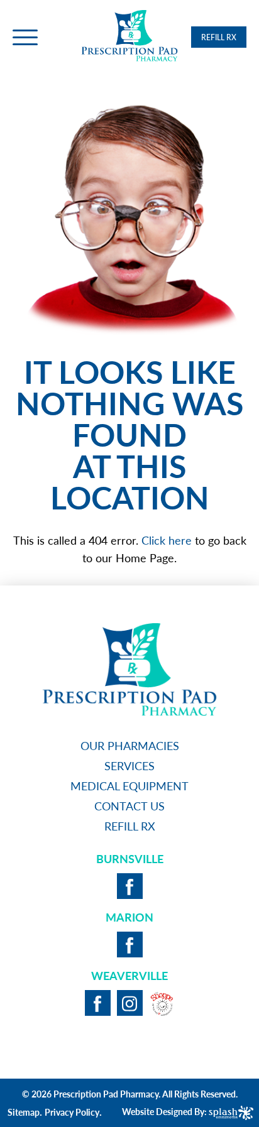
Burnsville (129, 858)
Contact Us (129, 806)
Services (129, 765)
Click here (166, 540)
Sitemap (24, 1112)
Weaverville (129, 975)
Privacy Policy (72, 1112)
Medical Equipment (129, 785)
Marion (129, 917)
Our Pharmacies (129, 745)
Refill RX (218, 37)
